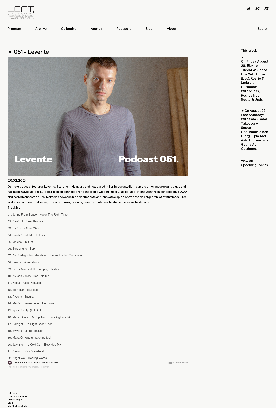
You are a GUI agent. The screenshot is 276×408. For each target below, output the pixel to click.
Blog (149, 29)
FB (266, 8)
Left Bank (12, 367)
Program (14, 29)
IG (248, 8)
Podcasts (123, 29)
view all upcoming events (254, 163)
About (171, 29)
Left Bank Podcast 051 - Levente (33, 367)
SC (257, 8)
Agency (96, 29)
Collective (68, 29)
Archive (41, 29)
